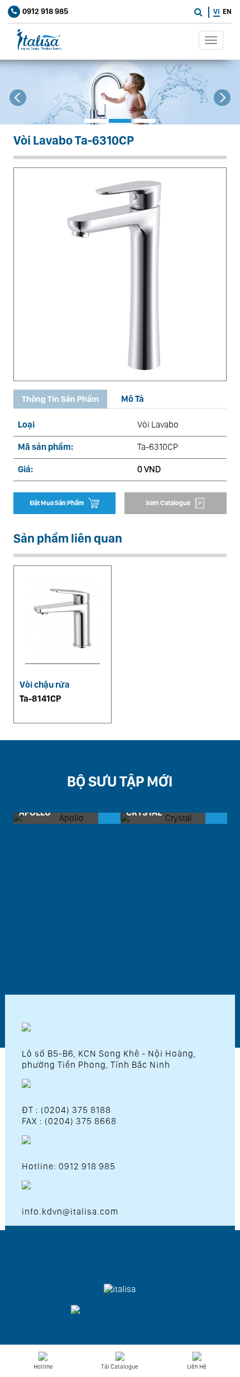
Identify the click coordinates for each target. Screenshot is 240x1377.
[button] (18, 106)
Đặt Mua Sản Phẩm (57, 503)
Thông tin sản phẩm (60, 399)
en (227, 11)
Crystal (144, 812)
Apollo (35, 812)
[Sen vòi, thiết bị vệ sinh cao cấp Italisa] (36, 39)
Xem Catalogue (168, 503)
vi (216, 11)
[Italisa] (120, 92)
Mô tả (132, 399)
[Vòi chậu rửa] (62, 620)
